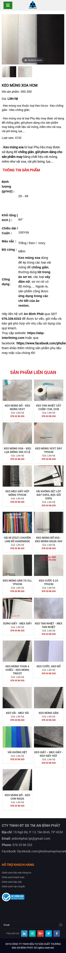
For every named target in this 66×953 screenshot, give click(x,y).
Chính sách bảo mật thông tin (16, 872)
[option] (9, 71)
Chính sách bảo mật (12, 881)
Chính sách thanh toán (13, 877)
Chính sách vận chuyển (13, 886)
